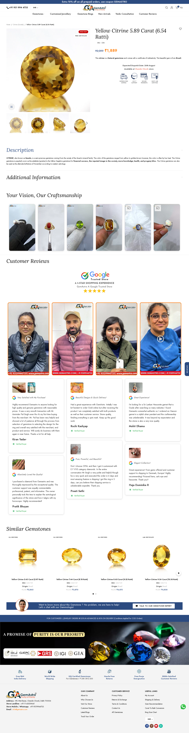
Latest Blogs (85, 712)
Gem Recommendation (154, 704)
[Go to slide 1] (93, 594)
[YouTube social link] (156, 726)
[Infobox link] (20, 674)
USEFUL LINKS (151, 691)
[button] (9, 123)
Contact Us (116, 708)
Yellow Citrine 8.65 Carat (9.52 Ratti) (117, 579)
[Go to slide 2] (95, 594)
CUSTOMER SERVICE (121, 691)
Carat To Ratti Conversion (154, 708)
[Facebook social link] (147, 726)
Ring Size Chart (151, 712)
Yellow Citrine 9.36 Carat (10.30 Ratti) (161, 579)
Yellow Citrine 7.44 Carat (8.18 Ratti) (72, 579)
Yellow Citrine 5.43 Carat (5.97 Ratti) (27, 579)
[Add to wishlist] (180, 29)
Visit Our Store (86, 704)
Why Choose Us (87, 699)
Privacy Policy (117, 695)
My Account (149, 695)
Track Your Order (87, 716)
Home (8, 24)
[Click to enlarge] (11, 107)
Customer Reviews (87, 708)
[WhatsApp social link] (161, 726)
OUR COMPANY (87, 691)
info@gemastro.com (20, 709)
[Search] (166, 7)
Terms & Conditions (119, 704)
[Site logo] (94, 7)
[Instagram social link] (152, 726)
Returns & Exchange (119, 699)
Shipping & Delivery (152, 699)
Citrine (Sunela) (18, 24)
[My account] (171, 7)
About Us (84, 695)
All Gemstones (117, 712)
